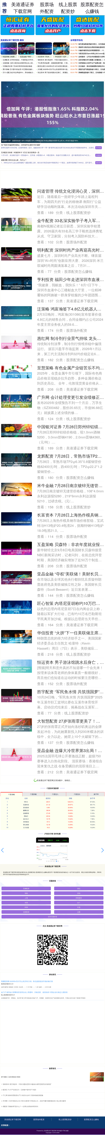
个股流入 (55, 1088)
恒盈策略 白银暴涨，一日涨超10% (15, 56)
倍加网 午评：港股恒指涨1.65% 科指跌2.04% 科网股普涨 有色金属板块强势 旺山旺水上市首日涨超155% (40, 140)
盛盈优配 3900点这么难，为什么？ (14, 160)
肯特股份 (26, 1116)
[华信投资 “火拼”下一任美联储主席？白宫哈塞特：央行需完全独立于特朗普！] (61, 48)
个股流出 (77, 1088)
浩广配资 (98, 147)
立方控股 (26, 1122)
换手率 (96, 1088)
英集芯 (26, 1110)
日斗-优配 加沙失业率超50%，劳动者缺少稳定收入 (21, 72)
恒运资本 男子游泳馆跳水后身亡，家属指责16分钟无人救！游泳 (61, 72)
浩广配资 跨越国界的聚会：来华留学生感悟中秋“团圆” (20, 145)
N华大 (26, 1096)
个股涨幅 (11, 1089)
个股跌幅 (33, 1088)
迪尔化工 (26, 1113)
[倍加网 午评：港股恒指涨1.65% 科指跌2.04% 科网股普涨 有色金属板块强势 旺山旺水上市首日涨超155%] (52, 112)
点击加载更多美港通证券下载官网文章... (52, 1075)
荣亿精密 (26, 1119)
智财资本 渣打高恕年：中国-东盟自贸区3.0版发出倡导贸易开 (60, 60)
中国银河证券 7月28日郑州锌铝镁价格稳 (17, 66)
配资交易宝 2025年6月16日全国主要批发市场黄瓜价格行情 (59, 66)
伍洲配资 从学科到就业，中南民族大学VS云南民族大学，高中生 (26, 60)
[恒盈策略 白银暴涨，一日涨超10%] (9, 48)
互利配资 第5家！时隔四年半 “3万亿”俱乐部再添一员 (20, 152)
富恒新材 (26, 1102)
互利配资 (98, 155)
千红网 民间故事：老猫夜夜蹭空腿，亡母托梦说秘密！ (57, 63)
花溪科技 (26, 1099)
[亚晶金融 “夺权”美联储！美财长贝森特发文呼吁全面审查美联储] (26, 48)
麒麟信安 (26, 1105)
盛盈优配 (98, 162)
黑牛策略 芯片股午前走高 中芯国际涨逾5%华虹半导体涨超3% (25, 69)
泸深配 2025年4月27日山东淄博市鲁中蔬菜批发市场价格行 (59, 69)
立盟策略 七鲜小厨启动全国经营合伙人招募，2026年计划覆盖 (25, 63)
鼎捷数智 (26, 1108)
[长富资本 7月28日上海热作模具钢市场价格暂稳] (44, 48)
